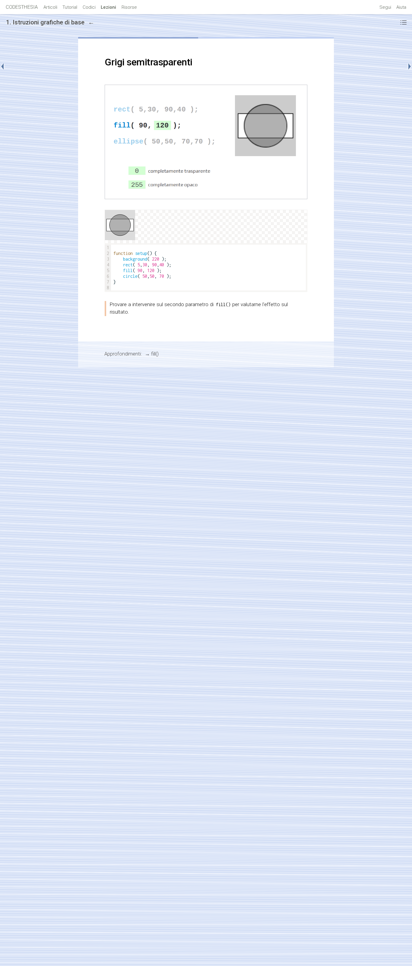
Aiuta (401, 7)
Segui (385, 7)
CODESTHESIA (22, 7)
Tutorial (69, 7)
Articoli (50, 7)
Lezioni (108, 7)
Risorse (129, 7)
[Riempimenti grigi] (5, 66)
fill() (155, 354)
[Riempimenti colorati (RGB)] (407, 66)
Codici (89, 7)
